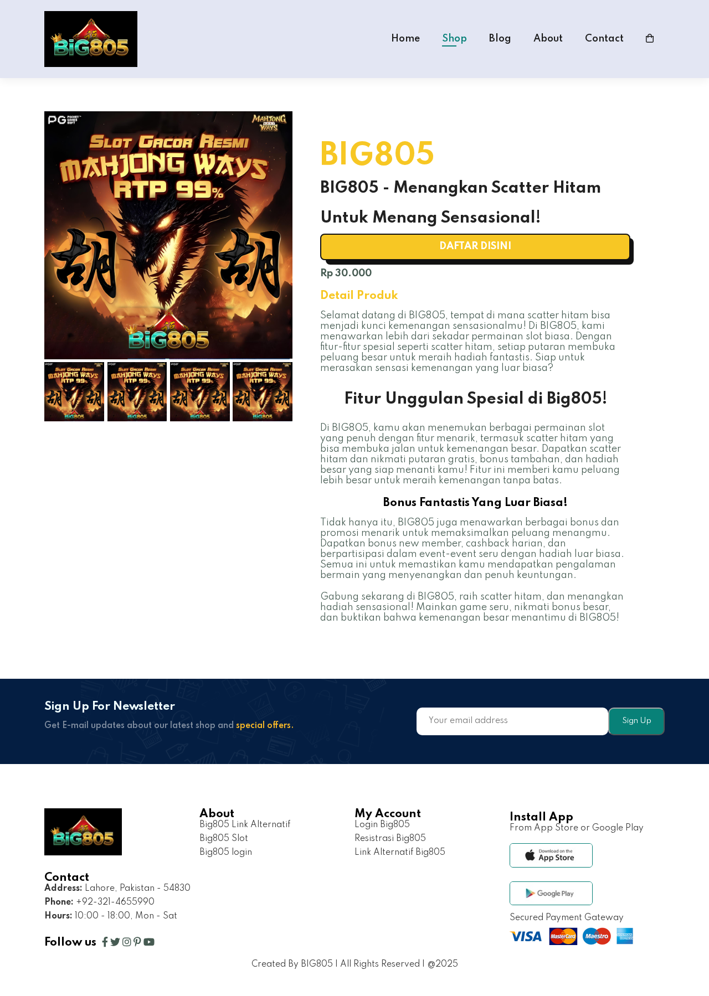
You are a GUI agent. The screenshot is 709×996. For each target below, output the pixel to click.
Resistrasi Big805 (390, 838)
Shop (454, 39)
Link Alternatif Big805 (399, 852)
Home (405, 39)
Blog (500, 39)
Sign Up (636, 721)
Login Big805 (382, 824)
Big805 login (225, 852)
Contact (604, 39)
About (548, 39)
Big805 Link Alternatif (244, 824)
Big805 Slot (223, 838)
